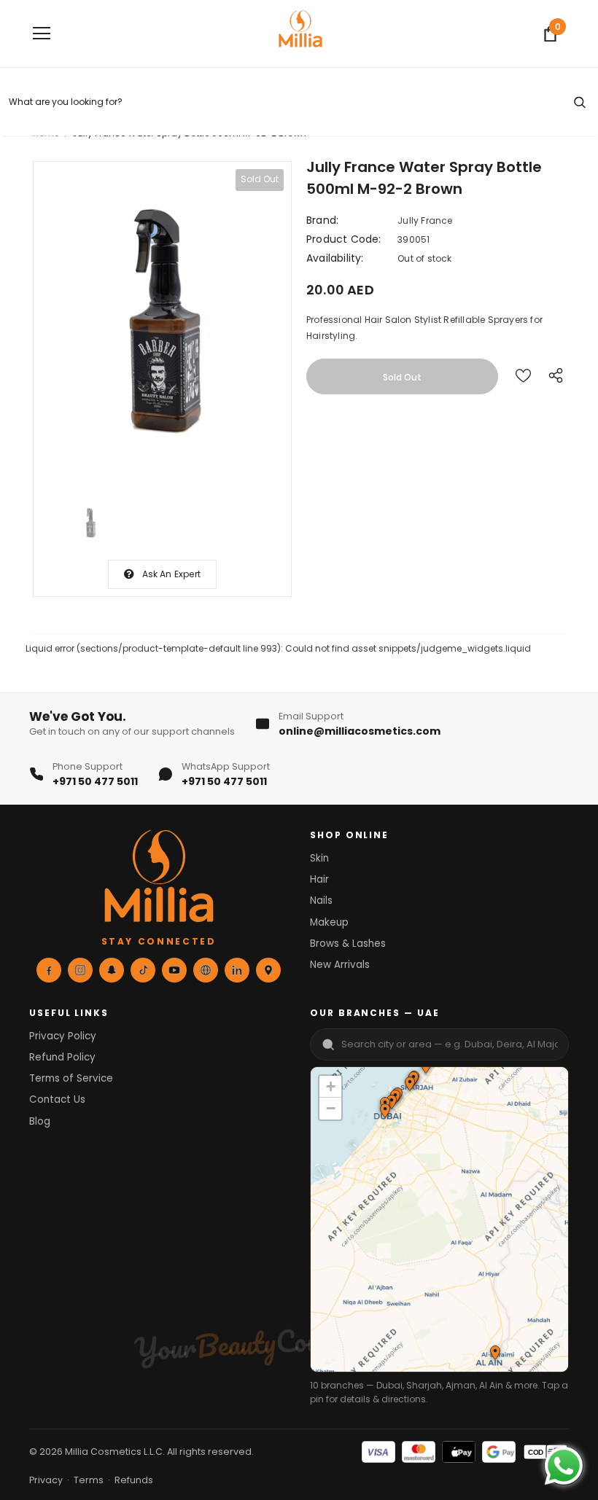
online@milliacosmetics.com (359, 731)
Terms (89, 1480)
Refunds (133, 1480)
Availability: (335, 258)
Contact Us (57, 1099)
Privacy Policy (62, 1036)
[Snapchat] (111, 970)
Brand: (322, 220)
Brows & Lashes (348, 943)
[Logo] (300, 33)
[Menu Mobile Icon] (41, 33)
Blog (39, 1121)
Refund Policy (62, 1057)
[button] (409, 1085)
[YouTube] (174, 970)
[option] (162, 325)
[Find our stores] (268, 970)
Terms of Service (71, 1078)
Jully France (424, 220)
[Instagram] (80, 970)
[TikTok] (143, 970)
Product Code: (343, 239)
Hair (319, 879)
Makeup (329, 922)
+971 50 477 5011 (95, 781)
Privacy (46, 1480)
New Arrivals (340, 965)
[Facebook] (48, 970)
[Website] (205, 970)
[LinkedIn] (237, 970)
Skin (319, 858)
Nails (321, 900)
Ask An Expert (171, 574)
